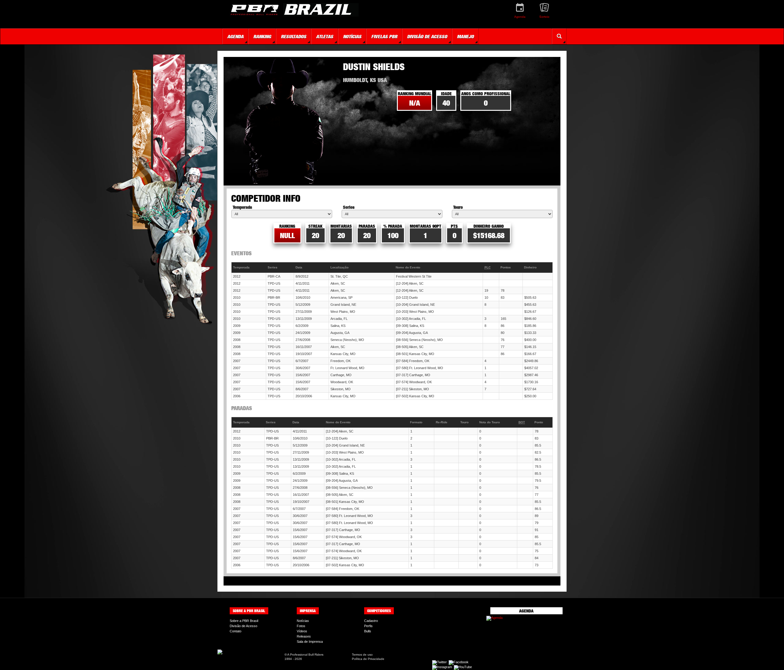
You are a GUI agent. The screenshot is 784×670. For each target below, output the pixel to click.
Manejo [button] (465, 36)
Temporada (242, 207)
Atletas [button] (324, 36)
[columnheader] (249, 267)
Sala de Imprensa (310, 641)
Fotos (301, 626)
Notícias (303, 621)
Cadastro (371, 621)
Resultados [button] (293, 36)
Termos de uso (362, 654)
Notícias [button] (352, 36)
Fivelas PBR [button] (384, 36)
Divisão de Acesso (243, 626)
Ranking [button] (262, 36)
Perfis (368, 626)
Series (348, 207)
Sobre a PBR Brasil (244, 621)
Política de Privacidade (368, 659)
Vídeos (302, 631)
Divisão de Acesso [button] (427, 36)
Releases (304, 636)
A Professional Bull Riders (305, 654)
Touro (458, 207)
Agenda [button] (235, 36)
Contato (235, 631)
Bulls (367, 631)
